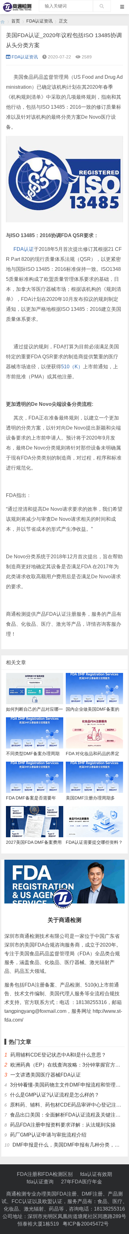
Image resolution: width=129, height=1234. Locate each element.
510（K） (72, 366)
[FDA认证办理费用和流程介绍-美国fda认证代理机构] (2, 21)
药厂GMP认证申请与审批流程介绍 (48, 1134)
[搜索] (102, 6)
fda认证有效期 (96, 1174)
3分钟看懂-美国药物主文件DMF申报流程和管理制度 (68, 1084)
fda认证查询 (40, 1181)
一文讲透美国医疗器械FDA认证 (45, 1074)
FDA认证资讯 (39, 20)
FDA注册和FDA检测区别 (45, 1174)
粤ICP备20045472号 (86, 1224)
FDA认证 (23, 249)
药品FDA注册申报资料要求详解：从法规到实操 (63, 1124)
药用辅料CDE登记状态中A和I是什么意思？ (58, 1054)
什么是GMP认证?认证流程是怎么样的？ (54, 1094)
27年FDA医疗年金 (81, 1181)
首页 (15, 20)
